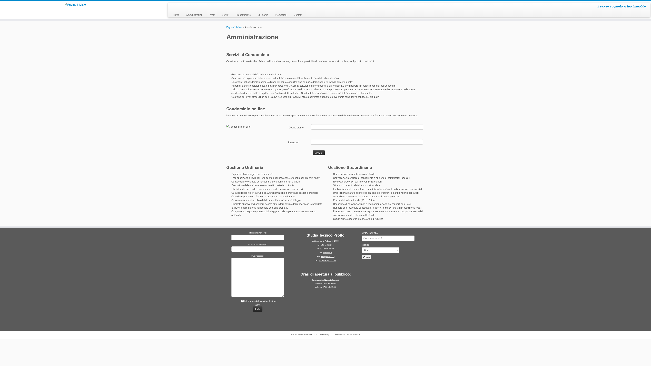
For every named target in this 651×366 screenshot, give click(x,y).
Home (176, 14)
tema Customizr (353, 334)
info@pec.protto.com (327, 260)
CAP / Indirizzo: (370, 233)
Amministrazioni (194, 14)
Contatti (298, 14)
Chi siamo (263, 14)
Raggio (366, 244)
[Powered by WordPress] (331, 333)
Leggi (257, 304)
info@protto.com (327, 256)
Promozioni (281, 14)
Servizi (225, 14)
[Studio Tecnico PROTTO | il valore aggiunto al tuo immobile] (75, 5)
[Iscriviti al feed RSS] (172, 7)
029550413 (327, 252)
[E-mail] (177, 7)
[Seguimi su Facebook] (182, 7)
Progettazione (243, 14)
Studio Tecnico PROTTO (308, 334)
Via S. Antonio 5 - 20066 (329, 240)
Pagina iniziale (234, 27)
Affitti (212, 14)
